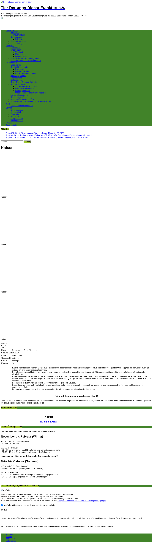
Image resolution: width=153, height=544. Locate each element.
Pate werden (20, 69)
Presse (9, 123)
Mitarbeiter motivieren (24, 89)
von (3, 346)
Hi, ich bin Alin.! (49, 421)
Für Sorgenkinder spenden (26, 74)
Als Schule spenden (19, 95)
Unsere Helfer (21, 56)
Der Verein (15, 48)
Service (9, 108)
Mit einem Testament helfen (22, 99)
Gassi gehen (16, 65)
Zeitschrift (15, 114)
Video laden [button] (51, 505)
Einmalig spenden (18, 76)
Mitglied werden (22, 71)
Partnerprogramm (22, 91)
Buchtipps (15, 116)
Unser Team (16, 50)
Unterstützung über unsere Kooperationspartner (31, 101)
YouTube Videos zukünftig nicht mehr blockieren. (24, 505)
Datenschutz (11, 541)
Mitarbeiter (19, 54)
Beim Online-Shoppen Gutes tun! (24, 82)
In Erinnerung (16, 43)
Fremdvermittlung (18, 35)
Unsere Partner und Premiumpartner (26, 61)
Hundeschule (16, 112)
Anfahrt (9, 537)
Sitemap (9, 535)
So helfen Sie (11, 63)
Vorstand (19, 52)
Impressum (10, 539)
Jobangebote (11, 125)
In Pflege (19, 39)
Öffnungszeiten (17, 110)
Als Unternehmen (18, 84)
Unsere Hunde (12, 31)
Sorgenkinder (16, 37)
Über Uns (10, 46)
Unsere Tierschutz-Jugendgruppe (25, 58)
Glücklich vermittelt (19, 41)
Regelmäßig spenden (20, 67)
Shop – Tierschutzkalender (22, 106)
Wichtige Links (17, 121)
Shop (8, 104)
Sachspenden (16, 78)
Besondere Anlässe (19, 97)
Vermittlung (15, 33)
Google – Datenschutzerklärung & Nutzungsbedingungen (81, 501)
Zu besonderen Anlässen (26, 86)
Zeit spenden (16, 80)
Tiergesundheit (17, 119)
